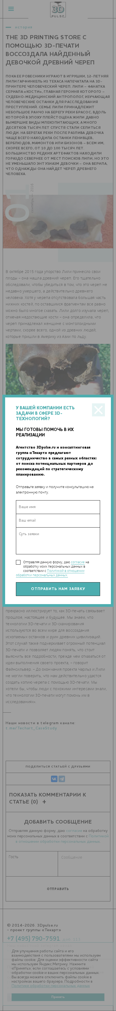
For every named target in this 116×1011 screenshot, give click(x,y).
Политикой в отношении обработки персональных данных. (50, 572)
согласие (78, 562)
